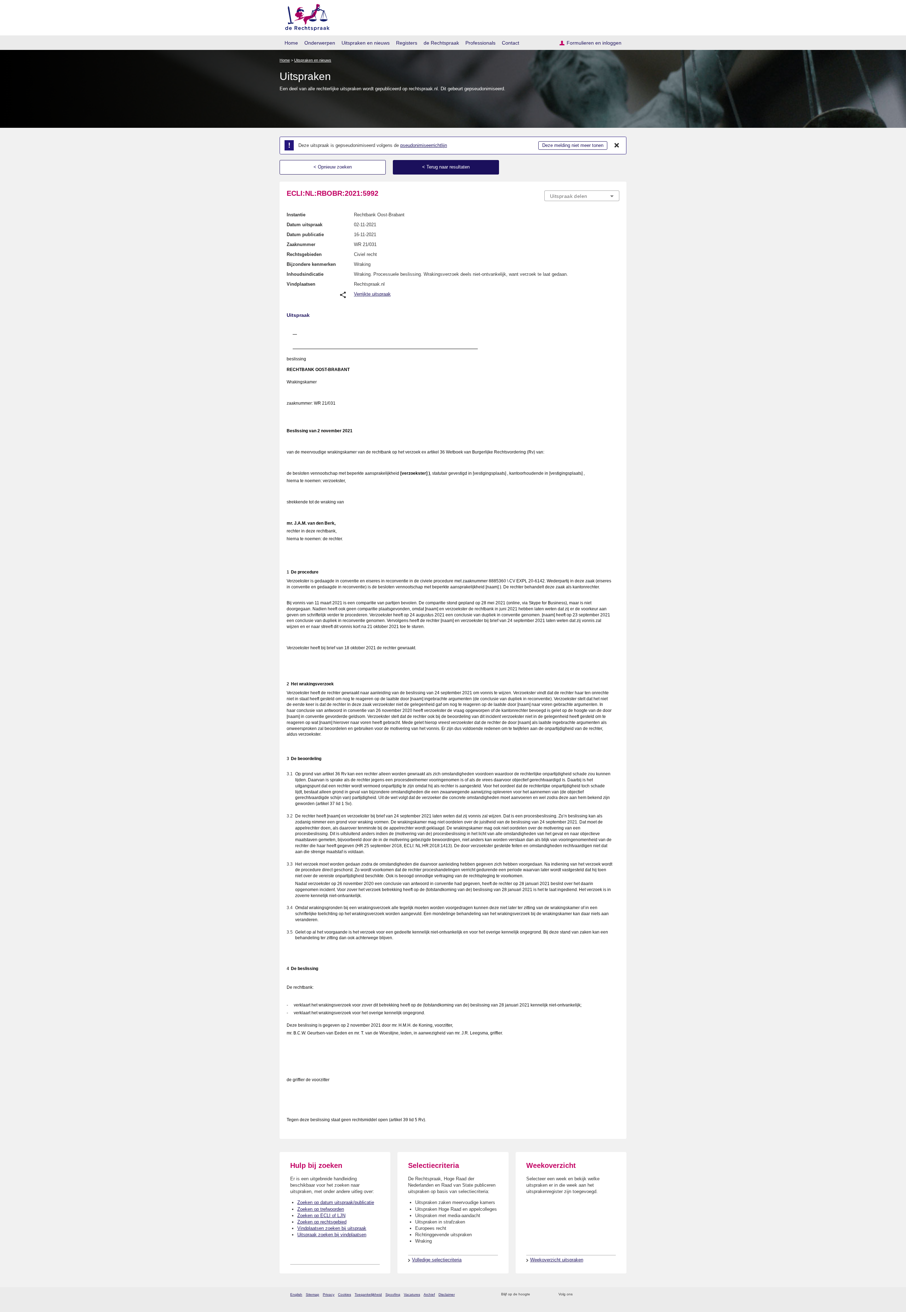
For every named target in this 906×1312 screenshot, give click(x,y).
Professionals (480, 43)
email (546, 1294)
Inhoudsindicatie (305, 274)
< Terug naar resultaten (446, 167)
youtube (615, 1294)
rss (536, 1294)
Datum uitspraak (304, 224)
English (296, 1294)
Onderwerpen (319, 43)
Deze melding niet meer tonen (572, 145)
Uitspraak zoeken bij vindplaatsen (331, 1234)
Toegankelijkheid (368, 1294)
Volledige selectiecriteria (436, 1259)
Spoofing (392, 1294)
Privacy (328, 1294)
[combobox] (582, 196)
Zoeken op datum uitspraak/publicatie (335, 1202)
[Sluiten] (617, 145)
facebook (588, 1294)
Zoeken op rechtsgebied (321, 1222)
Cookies (344, 1294)
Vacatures (412, 1294)
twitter (579, 1294)
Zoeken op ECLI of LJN (321, 1215)
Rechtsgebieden (304, 254)
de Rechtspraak (441, 43)
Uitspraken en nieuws (366, 43)
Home (291, 43)
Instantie (296, 214)
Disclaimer (446, 1294)
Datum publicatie (305, 234)
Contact (510, 43)
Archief (429, 1294)
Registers (406, 43)
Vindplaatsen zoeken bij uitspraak (331, 1228)
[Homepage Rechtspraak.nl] (304, 16)
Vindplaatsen (301, 284)
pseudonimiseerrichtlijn (423, 145)
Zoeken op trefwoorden (320, 1209)
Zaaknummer (301, 244)
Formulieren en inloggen (594, 43)
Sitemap (312, 1294)
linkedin (606, 1294)
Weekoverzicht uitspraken (556, 1259)
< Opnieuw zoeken (333, 167)
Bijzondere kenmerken (311, 264)
